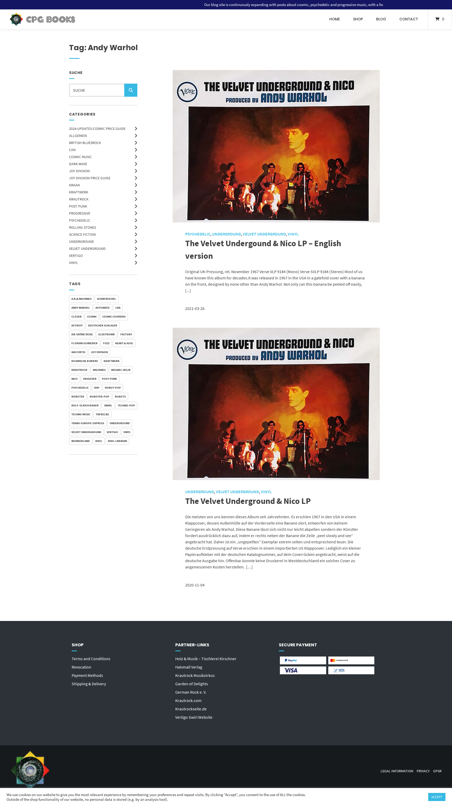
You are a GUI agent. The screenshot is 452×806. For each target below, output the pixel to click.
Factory (126, 334)
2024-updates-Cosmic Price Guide (97, 128)
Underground (81, 241)
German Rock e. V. (190, 692)
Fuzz (106, 343)
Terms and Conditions (91, 658)
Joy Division (79, 171)
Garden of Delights (191, 683)
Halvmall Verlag (188, 667)
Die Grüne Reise (82, 334)
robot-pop (113, 387)
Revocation (81, 667)
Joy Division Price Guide (89, 178)
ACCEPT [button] (436, 797)
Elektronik (106, 334)
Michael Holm (120, 370)
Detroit (77, 325)
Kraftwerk (78, 192)
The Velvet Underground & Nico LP (248, 501)
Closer (76, 316)
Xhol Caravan (117, 441)
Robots (120, 396)
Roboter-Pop (99, 396)
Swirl (108, 405)
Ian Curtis (78, 352)
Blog (381, 19)
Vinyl (73, 262)
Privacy (423, 771)
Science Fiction (82, 234)
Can (117, 307)
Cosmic (92, 316)
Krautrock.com (188, 700)
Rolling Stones (82, 227)
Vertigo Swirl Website (193, 717)
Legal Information (397, 771)
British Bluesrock (85, 142)
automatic (102, 307)
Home (334, 19)
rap (96, 387)
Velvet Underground (87, 248)
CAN (72, 149)
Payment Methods (87, 675)
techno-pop (126, 405)
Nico (74, 379)
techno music (80, 414)
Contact (408, 19)
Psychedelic (79, 220)
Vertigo (76, 255)
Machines (99, 370)
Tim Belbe (102, 414)
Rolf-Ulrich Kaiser (85, 405)
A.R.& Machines (81, 299)
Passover (90, 379)
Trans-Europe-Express (87, 423)
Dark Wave (78, 164)
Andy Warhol (80, 307)
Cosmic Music (80, 156)
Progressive (79, 213)
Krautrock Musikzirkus (195, 675)
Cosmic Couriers (114, 316)
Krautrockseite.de (191, 708)
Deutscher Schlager (102, 325)
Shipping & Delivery (89, 683)
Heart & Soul (124, 343)
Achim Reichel (106, 299)
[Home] (42, 19)
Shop (358, 19)
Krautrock (78, 199)
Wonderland (80, 441)
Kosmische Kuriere (84, 361)
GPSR (437, 771)
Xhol (98, 441)
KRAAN (74, 185)
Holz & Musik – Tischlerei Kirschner (205, 658)
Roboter (77, 396)
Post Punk (78, 206)
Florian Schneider (84, 343)
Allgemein (78, 135)
